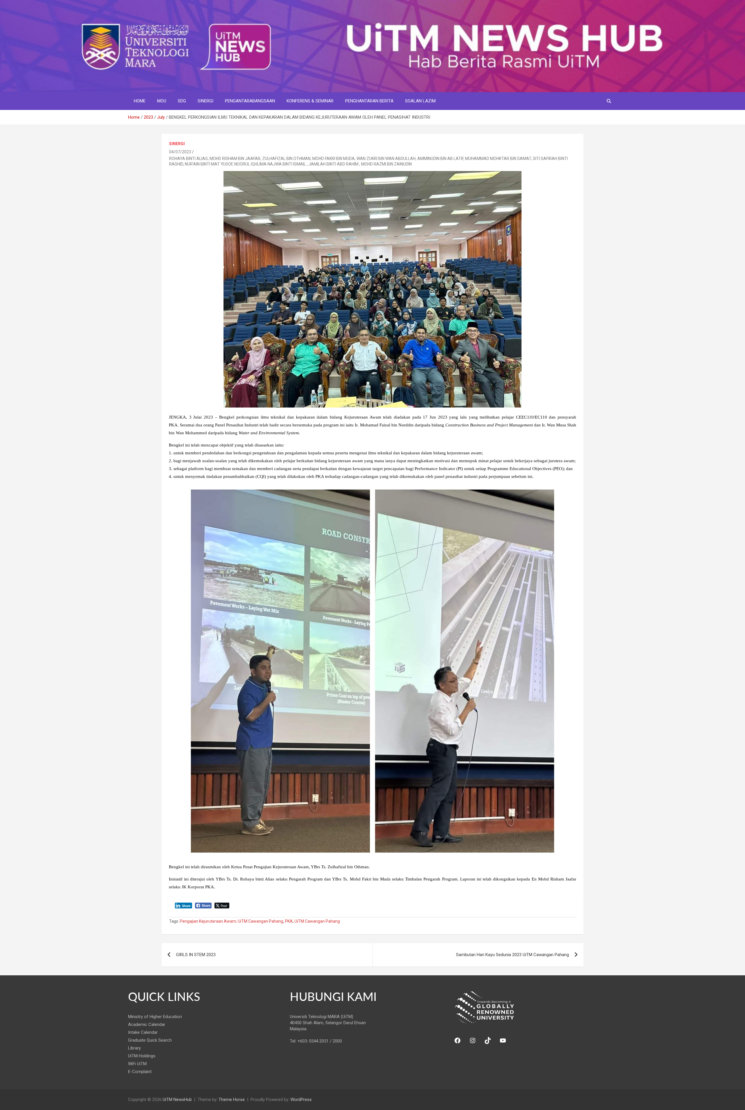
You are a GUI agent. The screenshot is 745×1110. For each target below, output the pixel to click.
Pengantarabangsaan (250, 101)
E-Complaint (140, 1071)
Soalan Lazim (420, 101)
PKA (289, 921)
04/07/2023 (180, 152)
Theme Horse (232, 1099)
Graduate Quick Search (150, 1040)
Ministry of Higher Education (155, 1016)
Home (140, 101)
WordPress (301, 1099)
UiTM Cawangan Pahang (317, 921)
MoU (161, 101)
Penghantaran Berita (369, 101)
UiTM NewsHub (177, 1099)
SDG (182, 101)
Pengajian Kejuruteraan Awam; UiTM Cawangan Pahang (231, 921)
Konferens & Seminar (310, 101)
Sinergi (205, 101)
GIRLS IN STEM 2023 (196, 954)
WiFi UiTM (137, 1063)
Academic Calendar (146, 1024)
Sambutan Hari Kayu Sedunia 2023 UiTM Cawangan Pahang (512, 954)
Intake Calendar (143, 1032)
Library (134, 1048)
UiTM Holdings (141, 1056)
